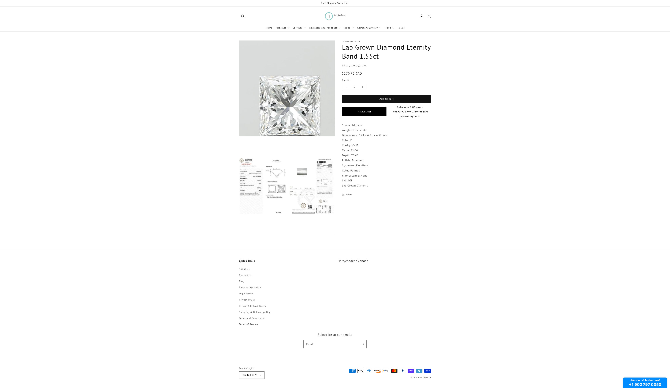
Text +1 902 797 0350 (405, 111)
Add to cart (386, 99)
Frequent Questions (250, 287)
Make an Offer (364, 111)
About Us (244, 268)
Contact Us (245, 275)
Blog (241, 281)
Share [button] (349, 194)
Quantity (346, 80)
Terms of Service (248, 324)
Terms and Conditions (251, 318)
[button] (243, 16)
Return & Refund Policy (252, 306)
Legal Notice (246, 293)
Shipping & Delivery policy (254, 312)
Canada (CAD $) (249, 375)
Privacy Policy (247, 299)
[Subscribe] (362, 344)
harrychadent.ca (424, 377)
